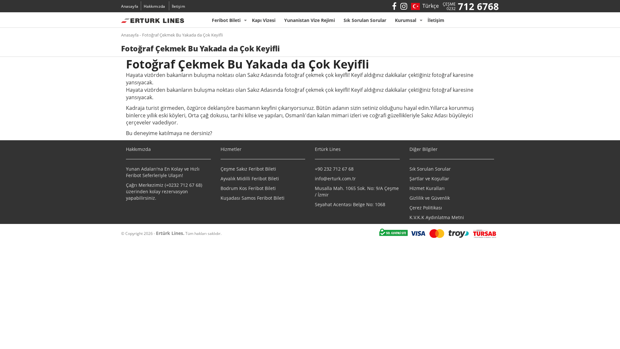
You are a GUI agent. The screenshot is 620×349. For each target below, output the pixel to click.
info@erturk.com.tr (335, 178)
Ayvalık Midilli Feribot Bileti (250, 178)
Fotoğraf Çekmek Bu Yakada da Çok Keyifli (182, 35)
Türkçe (429, 5)
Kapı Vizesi (263, 20)
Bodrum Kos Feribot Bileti (248, 188)
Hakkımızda (154, 6)
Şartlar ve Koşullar (429, 178)
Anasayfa (129, 6)
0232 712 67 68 (185, 185)
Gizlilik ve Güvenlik (429, 198)
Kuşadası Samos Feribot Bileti (252, 198)
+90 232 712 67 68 (334, 169)
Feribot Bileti (226, 20)
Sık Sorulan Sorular (365, 20)
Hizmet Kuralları (427, 188)
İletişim (178, 6)
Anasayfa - (131, 35)
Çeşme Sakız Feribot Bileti (248, 169)
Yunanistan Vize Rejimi (309, 20)
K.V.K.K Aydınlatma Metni (436, 217)
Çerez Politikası (425, 208)
